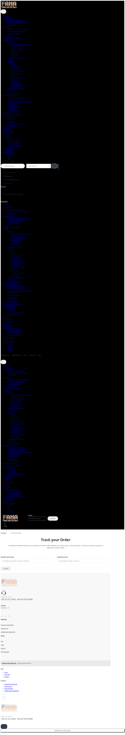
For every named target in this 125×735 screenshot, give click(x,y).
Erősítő (10, 60)
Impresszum (4, 628)
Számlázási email (62, 557)
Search (30, 515)
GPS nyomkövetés (9, 126)
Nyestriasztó (8, 150)
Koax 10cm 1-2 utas (17, 71)
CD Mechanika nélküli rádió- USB (21, 44)
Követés (5, 568)
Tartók (10, 36)
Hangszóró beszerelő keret (16, 89)
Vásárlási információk (7, 625)
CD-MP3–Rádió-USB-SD (18, 49)
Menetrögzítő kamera (10, 113)
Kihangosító (7, 27)
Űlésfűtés (7, 16)
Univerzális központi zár (15, 146)
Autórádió (11, 42)
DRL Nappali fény (9, 148)
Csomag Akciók (8, 18)
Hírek (25, 355)
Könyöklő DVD (12, 108)
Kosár (2, 645)
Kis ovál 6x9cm (16, 86)
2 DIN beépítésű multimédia (16, 100)
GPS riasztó (11, 122)
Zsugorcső (11, 161)
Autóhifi (6, 40)
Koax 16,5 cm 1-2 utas (18, 78)
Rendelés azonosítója (7, 557)
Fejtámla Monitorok (14, 106)
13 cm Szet (15, 75)
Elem (9, 157)
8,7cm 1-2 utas (16, 69)
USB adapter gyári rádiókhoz (13, 115)
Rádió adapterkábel (14, 93)
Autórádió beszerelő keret (16, 58)
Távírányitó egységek (14, 144)
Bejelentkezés (8, 176)
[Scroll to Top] (4, 726)
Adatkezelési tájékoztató (8, 632)
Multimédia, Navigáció (11, 95)
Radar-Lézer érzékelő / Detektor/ (17, 22)
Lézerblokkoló (12, 25)
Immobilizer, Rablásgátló (15, 124)
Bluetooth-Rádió (16, 51)
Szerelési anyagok (9, 152)
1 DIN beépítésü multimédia (16, 97)
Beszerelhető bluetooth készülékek (18, 29)
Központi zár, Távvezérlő (11, 139)
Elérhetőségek (16, 355)
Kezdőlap (3, 533)
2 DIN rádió (15, 53)
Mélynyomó (11, 91)
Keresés (52, 518)
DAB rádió (15, 55)
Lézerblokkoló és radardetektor (13, 20)
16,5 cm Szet (15, 80)
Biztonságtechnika (9, 117)
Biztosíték (11, 155)
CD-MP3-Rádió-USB (17, 47)
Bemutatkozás (5, 355)
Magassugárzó (16, 67)
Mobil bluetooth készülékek (16, 31)
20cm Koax (15, 82)
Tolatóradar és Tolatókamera (13, 38)
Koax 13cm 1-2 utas (17, 73)
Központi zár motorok (14, 141)
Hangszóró (11, 62)
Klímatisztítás (8, 133)
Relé (9, 159)
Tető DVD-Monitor (13, 111)
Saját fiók (7, 674)
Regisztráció (8, 183)
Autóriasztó (11, 119)
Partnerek (32, 355)
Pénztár (3, 648)
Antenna (7, 135)
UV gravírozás (8, 130)
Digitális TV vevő (13, 104)
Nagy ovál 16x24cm (17, 84)
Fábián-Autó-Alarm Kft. (9, 663)
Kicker (13, 64)
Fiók (2, 641)
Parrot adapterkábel (14, 33)
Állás (39, 355)
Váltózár (6, 128)
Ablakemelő (7, 137)
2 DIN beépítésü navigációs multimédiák (20, 102)
